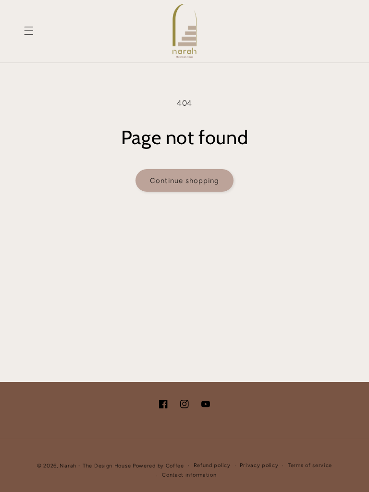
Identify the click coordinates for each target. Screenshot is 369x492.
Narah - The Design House (95, 466)
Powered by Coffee (158, 466)
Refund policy (212, 465)
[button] (28, 30)
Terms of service (310, 465)
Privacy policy (259, 465)
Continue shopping (184, 180)
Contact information (189, 475)
